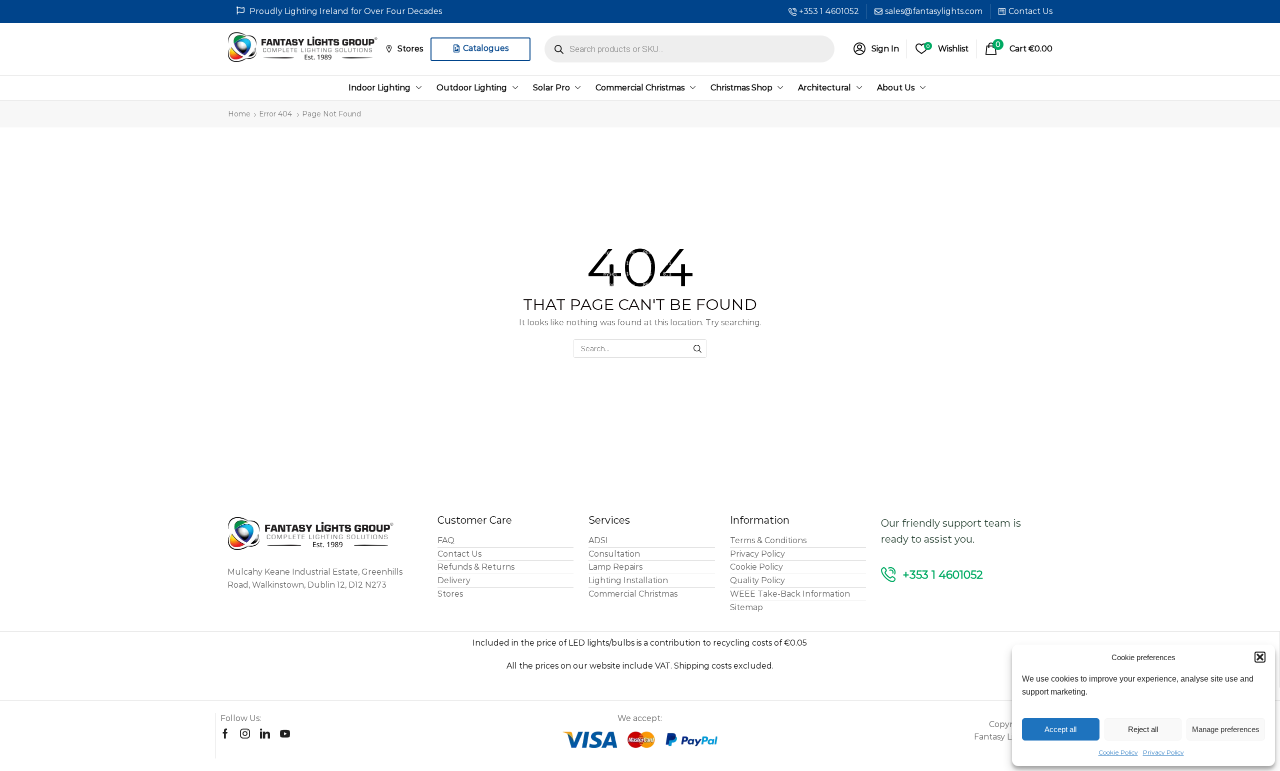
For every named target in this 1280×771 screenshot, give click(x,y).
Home (239, 113)
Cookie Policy (1118, 752)
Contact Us (1030, 11)
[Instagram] (245, 734)
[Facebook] (225, 734)
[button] (1260, 657)
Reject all (1143, 729)
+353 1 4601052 (829, 11)
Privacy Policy (1163, 752)
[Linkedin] (265, 734)
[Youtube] (285, 734)
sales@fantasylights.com (933, 11)
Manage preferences (1226, 729)
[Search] (697, 348)
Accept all (1060, 729)
